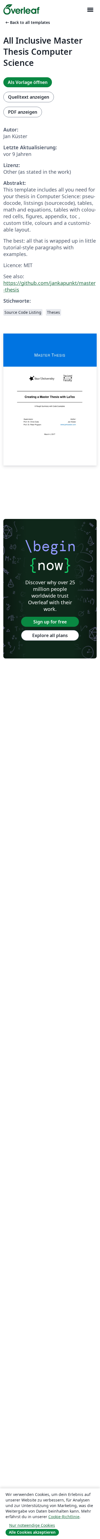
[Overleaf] (21, 9)
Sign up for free (50, 622)
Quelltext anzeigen (28, 97)
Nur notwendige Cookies (32, 1525)
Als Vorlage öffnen (28, 82)
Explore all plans (50, 635)
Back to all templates (27, 22)
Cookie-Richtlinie (63, 1516)
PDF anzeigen (22, 112)
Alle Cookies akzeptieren (32, 1532)
